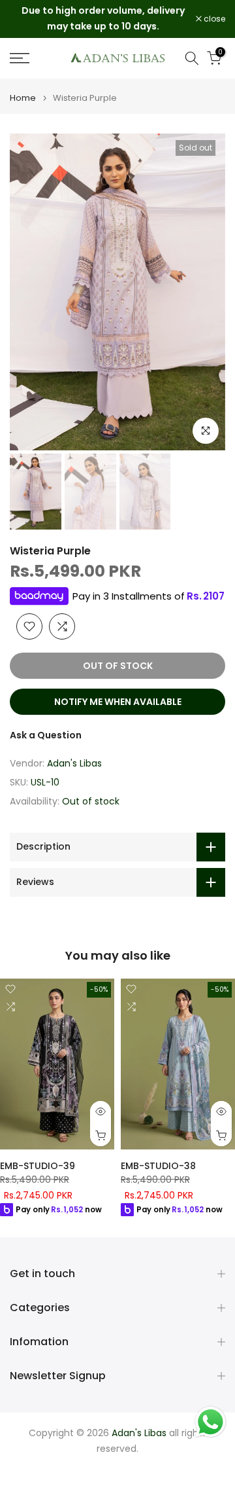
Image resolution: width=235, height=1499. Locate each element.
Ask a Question (46, 735)
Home (23, 98)
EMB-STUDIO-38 (158, 1165)
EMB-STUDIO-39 (37, 1165)
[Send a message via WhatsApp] (210, 1422)
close (213, 19)
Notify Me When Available (117, 701)
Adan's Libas (74, 763)
